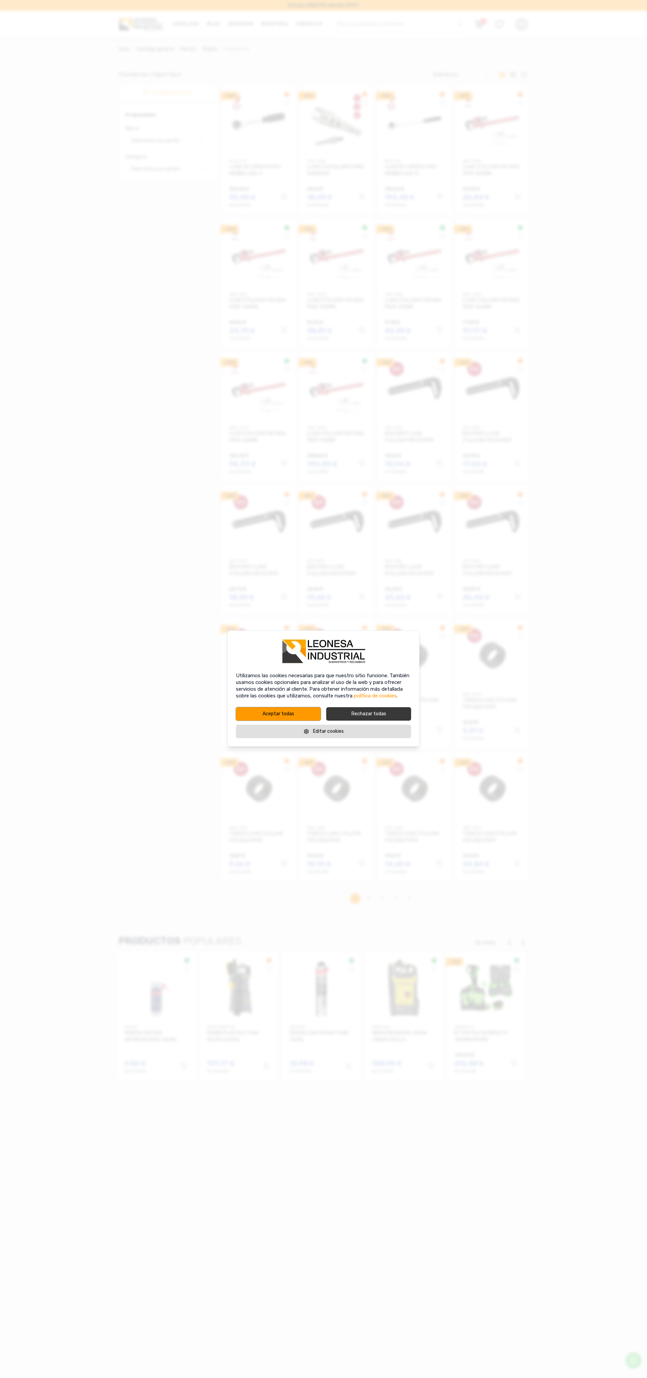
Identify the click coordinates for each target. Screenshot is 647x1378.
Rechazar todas (368, 714)
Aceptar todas (278, 714)
